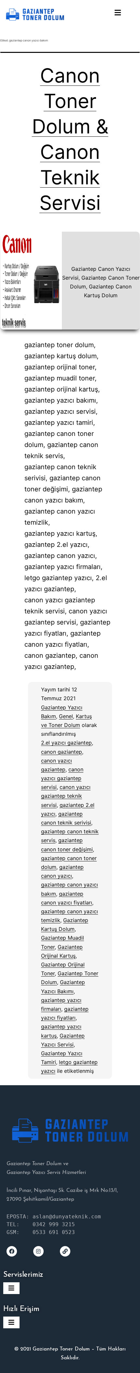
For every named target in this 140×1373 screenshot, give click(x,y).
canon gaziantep (61, 751)
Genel (66, 716)
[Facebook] (12, 1251)
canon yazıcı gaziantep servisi (62, 778)
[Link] (65, 1251)
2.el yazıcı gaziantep (66, 742)
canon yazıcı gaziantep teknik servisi (66, 796)
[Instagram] (38, 1251)
